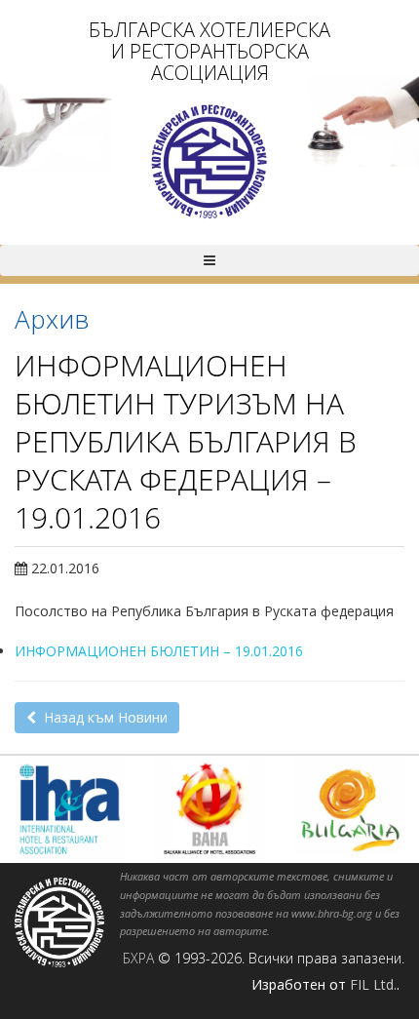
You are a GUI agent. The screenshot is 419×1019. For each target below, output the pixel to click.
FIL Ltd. (373, 984)
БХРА (138, 958)
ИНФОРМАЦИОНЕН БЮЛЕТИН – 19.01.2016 (159, 651)
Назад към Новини (102, 717)
